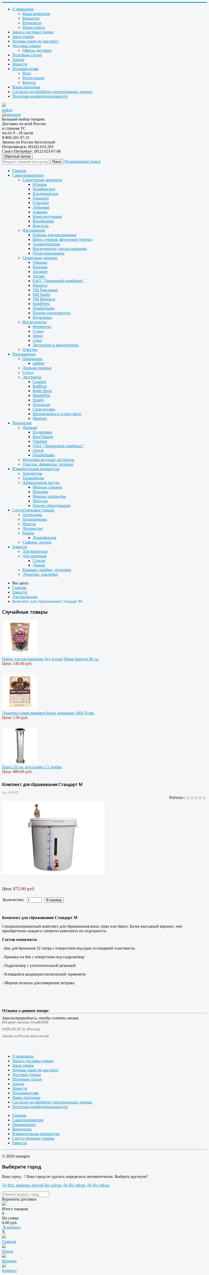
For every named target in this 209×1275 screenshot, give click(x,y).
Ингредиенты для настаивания (59, 248)
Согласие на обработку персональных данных (52, 91)
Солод (38, 331)
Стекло (39, 560)
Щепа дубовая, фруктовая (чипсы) (62, 239)
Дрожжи (29, 427)
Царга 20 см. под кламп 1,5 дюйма (32, 767)
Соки (37, 340)
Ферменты (42, 326)
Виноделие (22, 423)
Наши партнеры (26, 87)
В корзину (11, 1227)
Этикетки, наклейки (40, 574)
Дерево (39, 565)
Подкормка (42, 317)
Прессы (29, 524)
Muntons (40, 418)
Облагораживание (48, 253)
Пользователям (25, 69)
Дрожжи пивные (37, 368)
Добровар (41, 207)
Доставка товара (26, 46)
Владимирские (45, 193)
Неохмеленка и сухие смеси (57, 414)
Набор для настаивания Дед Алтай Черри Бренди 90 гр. (50, 659)
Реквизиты (31, 23)
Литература (32, 528)
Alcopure (40, 271)
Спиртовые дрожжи (39, 258)
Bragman (40, 267)
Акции (18, 59)
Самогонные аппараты (42, 180)
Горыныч (41, 198)
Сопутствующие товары (33, 510)
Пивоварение (24, 354)
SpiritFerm (41, 303)
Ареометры (32, 473)
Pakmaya (40, 285)
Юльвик (40, 184)
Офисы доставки (37, 50)
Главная (19, 170)
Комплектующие (47, 216)
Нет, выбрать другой (26, 1185)
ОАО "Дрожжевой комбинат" (58, 281)
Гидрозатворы (34, 519)
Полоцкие (41, 404)
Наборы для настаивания (54, 235)
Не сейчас (53, 1185)
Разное (28, 533)
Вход (26, 73)
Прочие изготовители (52, 313)
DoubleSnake (44, 308)
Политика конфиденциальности (40, 96)
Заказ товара (23, 36)
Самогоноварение (28, 175)
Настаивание (33, 230)
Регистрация (33, 78)
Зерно (38, 336)
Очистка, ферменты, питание (47, 464)
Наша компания (36, 13)
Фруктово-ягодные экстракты (48, 459)
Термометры (33, 478)
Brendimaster (43, 221)
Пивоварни (32, 359)
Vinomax (40, 262)
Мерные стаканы (47, 487)
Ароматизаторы (46, 244)
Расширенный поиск (82, 161)
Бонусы (29, 82)
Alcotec (39, 276)
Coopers (39, 381)
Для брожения (34, 551)
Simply (38, 400)
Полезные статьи (27, 55)
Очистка (29, 349)
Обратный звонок (17, 156)
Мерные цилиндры (49, 496)
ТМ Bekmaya (44, 299)
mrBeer (39, 363)
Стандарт (41, 203)
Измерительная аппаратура (35, 469)
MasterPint (41, 395)
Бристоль (41, 226)
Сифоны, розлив (36, 542)
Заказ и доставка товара (33, 32)
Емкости (19, 547)
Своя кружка (44, 409)
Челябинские (44, 189)
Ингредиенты (34, 322)
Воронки (40, 492)
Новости (19, 64)
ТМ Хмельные (45, 290)
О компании (23, 9)
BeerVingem (43, 437)
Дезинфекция (44, 537)
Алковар (40, 212)
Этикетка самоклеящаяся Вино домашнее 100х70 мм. (48, 713)
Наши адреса (33, 27)
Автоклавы (32, 514)
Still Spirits (41, 294)
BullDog (40, 386)
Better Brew (42, 391)
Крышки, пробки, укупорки (46, 570)
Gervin (38, 450)
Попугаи (40, 501)
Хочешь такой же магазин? (35, 41)
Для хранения (34, 556)
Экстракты (31, 377)
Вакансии (31, 18)
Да (4, 1185)
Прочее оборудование (52, 505)
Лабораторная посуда (40, 482)
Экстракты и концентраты (56, 345)
